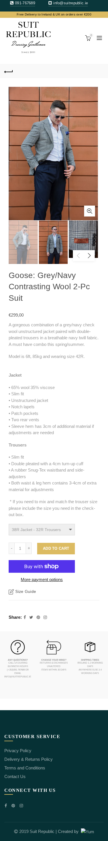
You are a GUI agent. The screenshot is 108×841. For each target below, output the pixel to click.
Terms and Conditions (24, 767)
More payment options (42, 579)
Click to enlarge (89, 211)
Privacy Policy (17, 750)
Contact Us (15, 776)
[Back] (8, 71)
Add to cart (56, 548)
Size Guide (25, 591)
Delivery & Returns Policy (28, 759)
